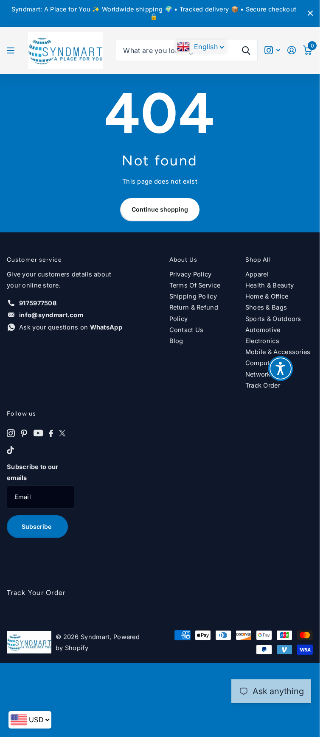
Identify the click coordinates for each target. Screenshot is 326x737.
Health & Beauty (269, 285)
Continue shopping (160, 209)
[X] (62, 433)
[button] (280, 368)
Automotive (263, 330)
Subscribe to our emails (33, 472)
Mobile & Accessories (278, 352)
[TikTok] (10, 451)
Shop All (258, 259)
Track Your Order (36, 593)
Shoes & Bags (266, 307)
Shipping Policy (193, 296)
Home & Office (267, 296)
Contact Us (186, 330)
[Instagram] (11, 434)
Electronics (262, 341)
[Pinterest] (24, 434)
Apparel (257, 274)
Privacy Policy (190, 274)
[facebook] (51, 433)
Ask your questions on (70, 327)
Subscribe (37, 526)
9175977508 (37, 303)
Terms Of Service (195, 285)
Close (310, 13)
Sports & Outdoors (273, 319)
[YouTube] (38, 433)
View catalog (12, 50)
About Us (183, 259)
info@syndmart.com (51, 315)
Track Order (262, 385)
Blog (176, 341)
